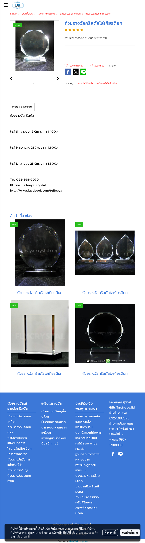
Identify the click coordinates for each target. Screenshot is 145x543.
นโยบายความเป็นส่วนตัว (84, 532)
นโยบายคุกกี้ (23, 536)
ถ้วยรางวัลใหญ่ (17, 470)
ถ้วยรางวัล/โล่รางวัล (85, 83)
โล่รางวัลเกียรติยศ (19, 448)
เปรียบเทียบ (98, 66)
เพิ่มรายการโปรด (75, 66)
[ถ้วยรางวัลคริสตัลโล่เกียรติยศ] (34, 46)
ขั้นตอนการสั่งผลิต (53, 422)
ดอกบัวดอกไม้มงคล (88, 432)
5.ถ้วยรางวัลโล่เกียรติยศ (106, 83)
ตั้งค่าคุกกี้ (110, 532)
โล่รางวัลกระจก (17, 454)
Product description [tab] (22, 107)
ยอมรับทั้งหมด (130, 532)
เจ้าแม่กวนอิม (84, 427)
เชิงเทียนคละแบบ (86, 438)
